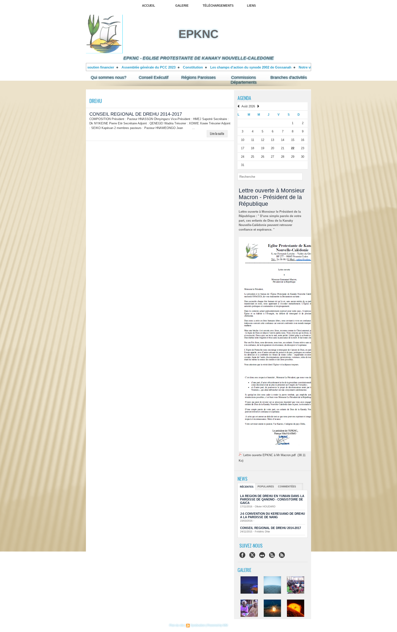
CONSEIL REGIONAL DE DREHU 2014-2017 (135, 114)
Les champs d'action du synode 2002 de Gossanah (177, 67)
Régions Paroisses (198, 77)
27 (272, 156)
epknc (198, 34)
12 (262, 140)
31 (242, 165)
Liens (251, 5)
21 (282, 148)
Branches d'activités (288, 77)
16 (302, 140)
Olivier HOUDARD (265, 506)
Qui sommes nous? (108, 77)
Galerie (182, 5)
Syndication (197, 625)
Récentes (246, 486)
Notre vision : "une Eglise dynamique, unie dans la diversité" (274, 67)
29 (292, 156)
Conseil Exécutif (153, 77)
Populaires (266, 486)
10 (242, 140)
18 (252, 148)
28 (282, 156)
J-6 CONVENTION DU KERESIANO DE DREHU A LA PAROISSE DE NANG (272, 515)
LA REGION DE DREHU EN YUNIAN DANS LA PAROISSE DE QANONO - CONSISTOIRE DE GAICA (272, 499)
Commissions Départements (244, 80)
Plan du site (176, 625)
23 (302, 148)
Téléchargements (218, 5)
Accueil (148, 5)
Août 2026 (248, 106)
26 (262, 156)
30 (302, 156)
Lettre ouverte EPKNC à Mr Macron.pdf (269, 455)
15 (292, 140)
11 (252, 140)
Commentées (287, 486)
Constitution (120, 67)
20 (272, 148)
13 (272, 140)
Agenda (244, 97)
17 (242, 148)
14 (282, 140)
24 (242, 156)
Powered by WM (217, 625)
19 (262, 148)
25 (252, 156)
